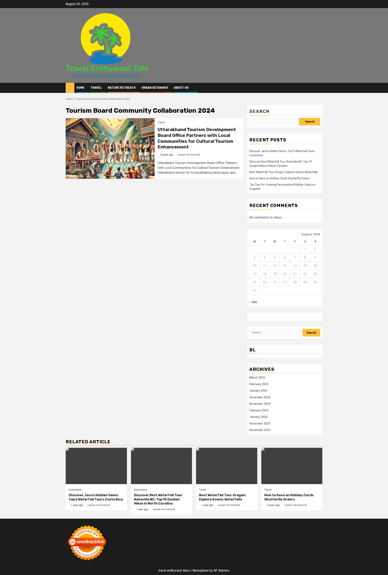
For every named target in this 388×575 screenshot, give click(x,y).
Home (80, 87)
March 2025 (257, 377)
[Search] (319, 88)
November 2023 (259, 430)
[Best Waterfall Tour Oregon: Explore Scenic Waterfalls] (226, 466)
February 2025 (258, 384)
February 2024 (258, 410)
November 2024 (259, 404)
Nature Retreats (122, 87)
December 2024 (259, 397)
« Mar (253, 302)
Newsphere (200, 570)
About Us (181, 87)
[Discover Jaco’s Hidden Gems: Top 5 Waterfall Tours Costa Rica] (96, 466)
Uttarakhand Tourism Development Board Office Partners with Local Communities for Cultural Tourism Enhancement (197, 138)
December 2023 (259, 423)
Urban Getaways (154, 87)
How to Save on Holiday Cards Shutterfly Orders (279, 178)
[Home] (70, 87)
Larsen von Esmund (189, 154)
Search (259, 111)
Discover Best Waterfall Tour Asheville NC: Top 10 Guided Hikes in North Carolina (158, 499)
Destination (75, 489)
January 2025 (258, 390)
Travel (96, 87)
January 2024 (258, 417)
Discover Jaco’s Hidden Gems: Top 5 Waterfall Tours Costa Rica (96, 497)
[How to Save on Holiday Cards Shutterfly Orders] (292, 466)
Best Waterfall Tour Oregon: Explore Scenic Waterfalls (283, 172)
